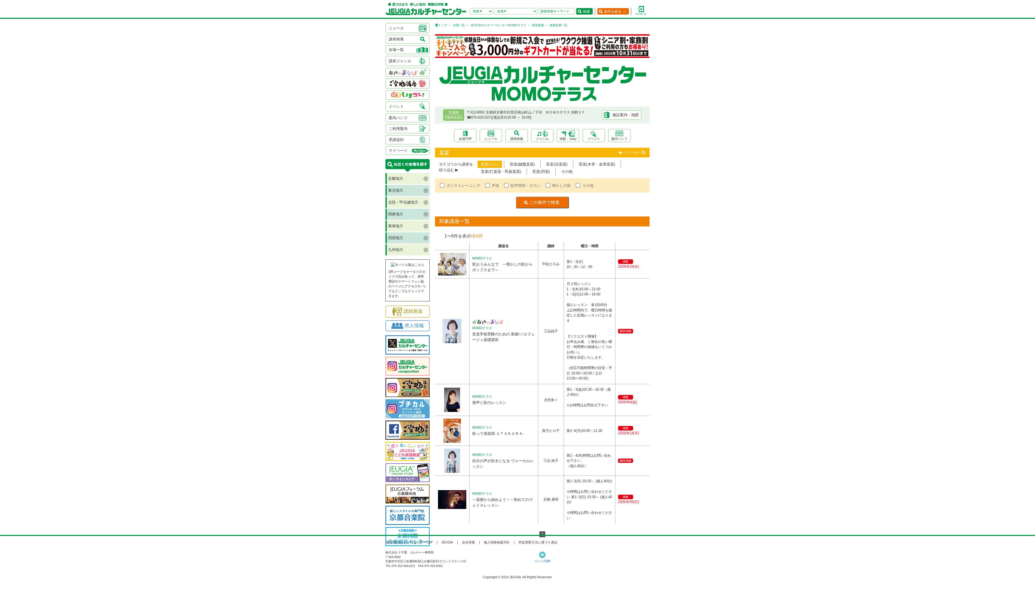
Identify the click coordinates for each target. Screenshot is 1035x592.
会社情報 (468, 542)
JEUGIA (447, 542)
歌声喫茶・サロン (525, 185)
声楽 (495, 185)
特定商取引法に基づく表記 (538, 542)
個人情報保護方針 (497, 542)
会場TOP (465, 139)
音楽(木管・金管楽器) (597, 164)
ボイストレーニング (463, 185)
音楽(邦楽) (541, 171)
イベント (593, 139)
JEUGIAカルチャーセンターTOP (409, 542)
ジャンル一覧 (634, 152)
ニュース (490, 139)
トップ (442, 25)
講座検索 (538, 25)
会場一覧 (459, 25)
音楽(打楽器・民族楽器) (501, 171)
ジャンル (542, 139)
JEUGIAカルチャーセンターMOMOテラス (498, 25)
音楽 (444, 152)
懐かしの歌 (561, 185)
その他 (566, 171)
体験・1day (568, 139)
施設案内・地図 (625, 115)
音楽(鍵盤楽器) (522, 164)
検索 (586, 11)
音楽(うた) (490, 164)
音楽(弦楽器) (557, 164)
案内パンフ (619, 139)
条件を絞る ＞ (615, 11)
